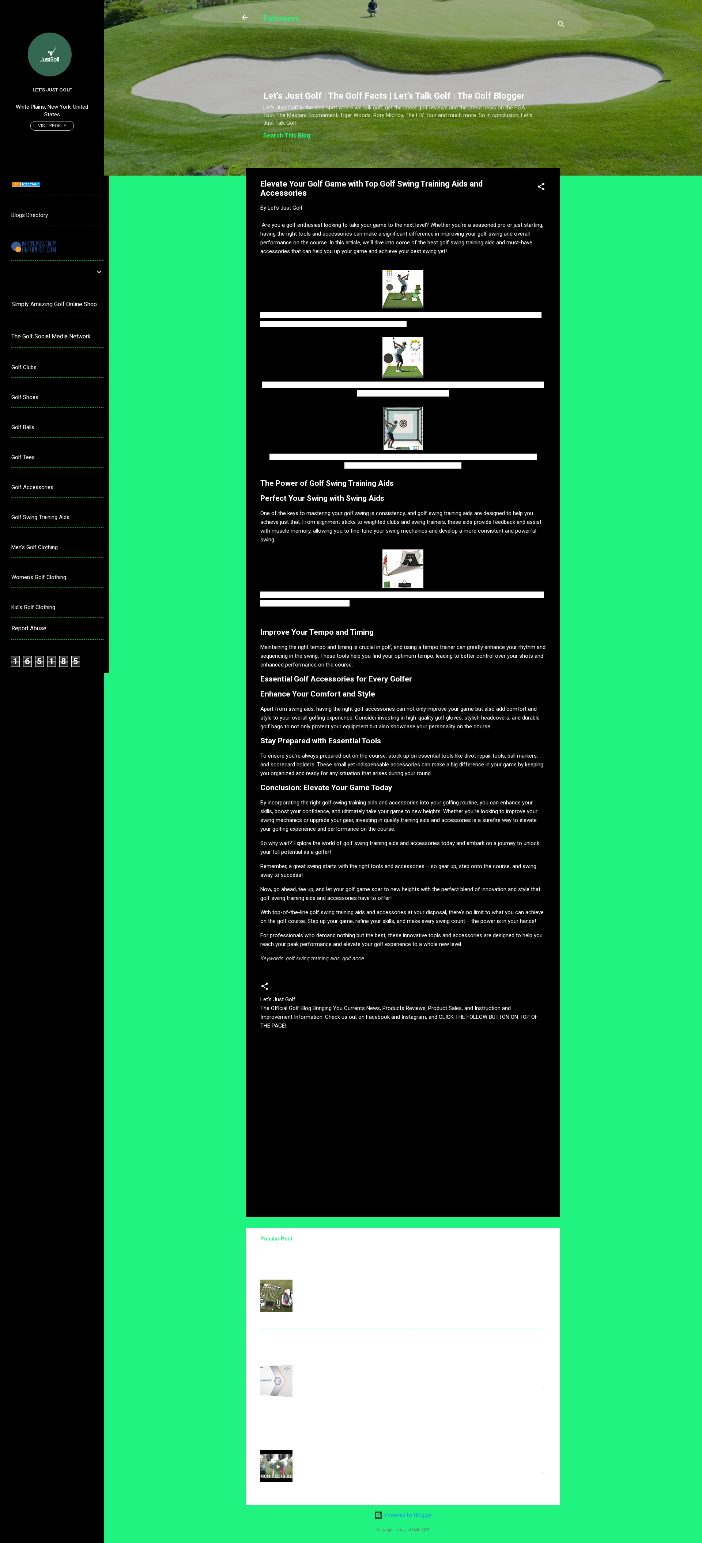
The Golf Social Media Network (51, 336)
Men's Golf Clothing (34, 547)
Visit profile (52, 125)
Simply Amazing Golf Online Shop (54, 304)
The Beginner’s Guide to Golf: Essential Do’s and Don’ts (341, 1255)
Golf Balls (22, 427)
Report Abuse (28, 628)
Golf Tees (23, 457)
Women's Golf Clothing (38, 577)
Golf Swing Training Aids (40, 517)
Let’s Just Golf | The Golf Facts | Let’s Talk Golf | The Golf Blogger (394, 96)
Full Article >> (523, 1318)
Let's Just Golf (52, 90)
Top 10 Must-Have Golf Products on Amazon (327, 1340)
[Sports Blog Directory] (26, 185)
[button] (541, 188)
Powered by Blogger (407, 1515)
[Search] (561, 25)
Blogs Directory (29, 215)
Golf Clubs (24, 367)
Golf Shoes (24, 397)
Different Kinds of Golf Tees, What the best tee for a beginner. (353, 1426)
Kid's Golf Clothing (33, 607)
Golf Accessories (32, 487)
